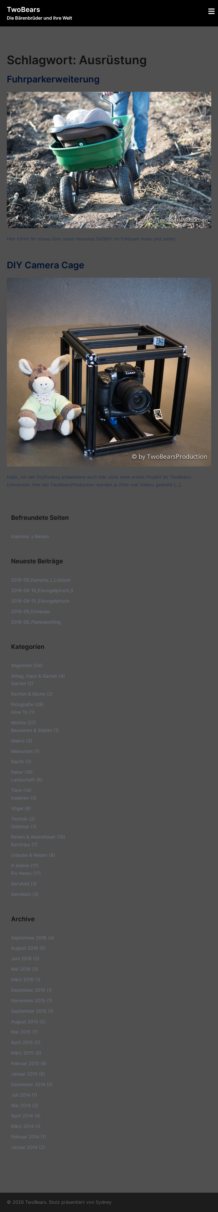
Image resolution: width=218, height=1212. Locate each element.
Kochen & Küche (28, 694)
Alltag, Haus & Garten (34, 676)
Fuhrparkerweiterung (53, 79)
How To (19, 712)
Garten (18, 683)
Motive (18, 722)
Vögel (17, 808)
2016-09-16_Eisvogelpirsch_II (42, 590)
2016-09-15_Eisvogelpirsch (40, 601)
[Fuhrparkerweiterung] (109, 159)
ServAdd (20, 884)
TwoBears (23, 9)
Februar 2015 (25, 1063)
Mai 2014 (21, 1105)
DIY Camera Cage (45, 265)
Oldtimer (20, 826)
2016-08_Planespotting (36, 622)
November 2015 (28, 1000)
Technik (19, 819)
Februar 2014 (25, 1137)
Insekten (20, 798)
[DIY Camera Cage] (109, 371)
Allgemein (21, 665)
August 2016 (24, 948)
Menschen (22, 751)
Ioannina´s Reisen (30, 536)
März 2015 (22, 1053)
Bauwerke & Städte (31, 730)
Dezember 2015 (28, 990)
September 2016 (29, 938)
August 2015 (24, 1021)
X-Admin (20, 865)
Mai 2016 (21, 969)
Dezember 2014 (28, 1084)
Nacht (17, 761)
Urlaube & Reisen (29, 855)
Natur (17, 772)
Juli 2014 (20, 1095)
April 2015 (22, 1042)
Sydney (104, 1202)
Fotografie (22, 704)
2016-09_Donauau (30, 611)
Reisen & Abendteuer (33, 837)
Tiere (16, 790)
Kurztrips (20, 844)
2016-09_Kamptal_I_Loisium (41, 580)
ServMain (21, 894)
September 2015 (29, 1011)
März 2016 (22, 979)
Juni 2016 (21, 958)
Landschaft (23, 780)
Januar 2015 (24, 1074)
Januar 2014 (24, 1147)
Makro (18, 741)
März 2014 (22, 1126)
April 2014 (22, 1115)
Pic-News (21, 873)
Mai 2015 (21, 1032)
